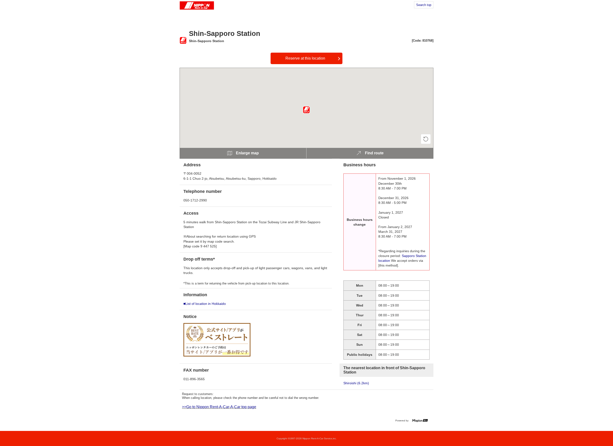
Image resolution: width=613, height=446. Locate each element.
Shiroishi (356, 383)
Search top (423, 5)
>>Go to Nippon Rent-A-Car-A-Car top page (219, 407)
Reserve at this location (305, 58)
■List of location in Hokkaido (204, 304)
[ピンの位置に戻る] (426, 139)
